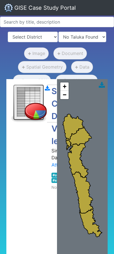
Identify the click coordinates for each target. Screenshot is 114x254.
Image (38, 53)
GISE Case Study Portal (44, 7)
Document (72, 53)
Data (84, 67)
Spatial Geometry (44, 67)
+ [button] (64, 86)
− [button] (64, 94)
